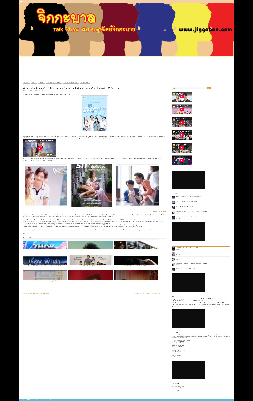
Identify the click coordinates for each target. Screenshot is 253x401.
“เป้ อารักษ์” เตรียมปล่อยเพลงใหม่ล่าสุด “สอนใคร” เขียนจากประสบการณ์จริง (136, 281)
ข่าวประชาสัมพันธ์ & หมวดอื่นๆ (53, 82)
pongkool (186, 304)
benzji (199, 299)
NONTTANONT (194, 302)
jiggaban (25, 90)
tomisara (211, 304)
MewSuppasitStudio (185, 302)
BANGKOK (187, 299)
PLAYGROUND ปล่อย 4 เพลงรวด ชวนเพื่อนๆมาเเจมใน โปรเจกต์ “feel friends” (147, 293)
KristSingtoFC (211, 300)
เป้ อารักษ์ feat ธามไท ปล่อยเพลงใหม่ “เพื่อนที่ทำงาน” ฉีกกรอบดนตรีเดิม (136, 265)
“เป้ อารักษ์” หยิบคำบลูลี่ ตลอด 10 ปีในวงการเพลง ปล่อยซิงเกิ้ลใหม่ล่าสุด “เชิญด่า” (90, 250)
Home (21, 1)
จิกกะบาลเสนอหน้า (85, 82)
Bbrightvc (191, 299)
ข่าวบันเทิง (41, 82)
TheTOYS (207, 304)
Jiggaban (179, 355)
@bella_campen (177, 299)
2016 (173, 299)
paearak (27, 233)
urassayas (214, 304)
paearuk (30, 233)
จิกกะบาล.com (180, 354)
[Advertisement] (126, 71)
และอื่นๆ (173, 356)
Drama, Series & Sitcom (40, 90)
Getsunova (226, 299)
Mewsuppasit (177, 302)
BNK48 (203, 298)
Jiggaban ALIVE (179, 346)
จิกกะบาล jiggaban (180, 341)
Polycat (182, 304)
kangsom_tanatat (206, 300)
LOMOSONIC (220, 300)
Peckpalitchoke (176, 304)
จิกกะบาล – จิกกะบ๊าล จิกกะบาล (70, 82)
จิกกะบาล (222, 304)
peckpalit (220, 302)
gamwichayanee (219, 299)
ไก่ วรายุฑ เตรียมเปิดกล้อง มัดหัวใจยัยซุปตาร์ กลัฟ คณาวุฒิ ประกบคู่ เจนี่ (36, 293)
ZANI (217, 304)
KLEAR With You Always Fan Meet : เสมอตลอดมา (186, 201)
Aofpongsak (182, 299)
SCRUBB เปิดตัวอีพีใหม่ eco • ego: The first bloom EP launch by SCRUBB (191, 211)
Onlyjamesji (214, 302)
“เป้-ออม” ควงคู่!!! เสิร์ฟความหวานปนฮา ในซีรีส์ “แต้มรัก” (90, 265)
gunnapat (185, 300)
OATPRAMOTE (201, 302)
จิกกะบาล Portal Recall (180, 342)
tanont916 (197, 304)
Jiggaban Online (179, 347)
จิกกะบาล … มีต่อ (184, 337)
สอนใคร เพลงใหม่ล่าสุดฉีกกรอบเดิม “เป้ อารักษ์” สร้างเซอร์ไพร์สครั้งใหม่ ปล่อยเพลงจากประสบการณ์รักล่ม (90, 281)
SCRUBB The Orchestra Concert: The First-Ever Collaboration (189, 196)
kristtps (215, 300)
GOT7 (173, 300)
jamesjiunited (190, 300)
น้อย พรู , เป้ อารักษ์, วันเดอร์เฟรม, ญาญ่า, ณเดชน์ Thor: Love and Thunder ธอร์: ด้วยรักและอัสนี (45, 250)
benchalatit (195, 299)
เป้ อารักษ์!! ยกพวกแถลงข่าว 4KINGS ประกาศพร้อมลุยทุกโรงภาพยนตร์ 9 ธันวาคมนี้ (135, 250)
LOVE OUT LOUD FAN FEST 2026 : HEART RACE (187, 206)
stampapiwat (191, 304)
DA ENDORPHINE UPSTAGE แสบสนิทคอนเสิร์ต (186, 216)
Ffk (24, 233)
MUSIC (33, 82)
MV (190, 302)
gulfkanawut (179, 301)
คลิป (219, 304)
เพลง (178, 306)
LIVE (217, 300)
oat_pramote (209, 302)
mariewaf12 (225, 300)
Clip (208, 298)
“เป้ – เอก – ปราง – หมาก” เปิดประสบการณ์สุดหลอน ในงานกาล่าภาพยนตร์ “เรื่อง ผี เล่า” (45, 265)
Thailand (203, 304)
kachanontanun (198, 301)
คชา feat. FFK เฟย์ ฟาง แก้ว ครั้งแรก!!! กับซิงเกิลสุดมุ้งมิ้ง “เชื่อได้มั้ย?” (45, 281)
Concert (212, 299)
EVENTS (26, 82)
